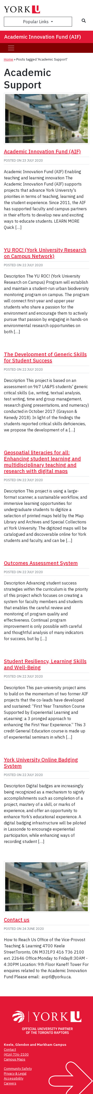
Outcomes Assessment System (41, 562)
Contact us (16, 919)
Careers (10, 1083)
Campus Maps (14, 1059)
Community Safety (18, 1068)
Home (8, 59)
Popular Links (36, 21)
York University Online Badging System (41, 762)
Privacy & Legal (15, 1073)
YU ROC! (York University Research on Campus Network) (45, 253)
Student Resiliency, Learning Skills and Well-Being (45, 664)
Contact (10, 1049)
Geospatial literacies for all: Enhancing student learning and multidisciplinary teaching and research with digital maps (42, 461)
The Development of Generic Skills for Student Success (45, 357)
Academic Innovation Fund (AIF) (42, 36)
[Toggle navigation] (11, 48)
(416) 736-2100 (16, 1054)
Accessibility (13, 1078)
